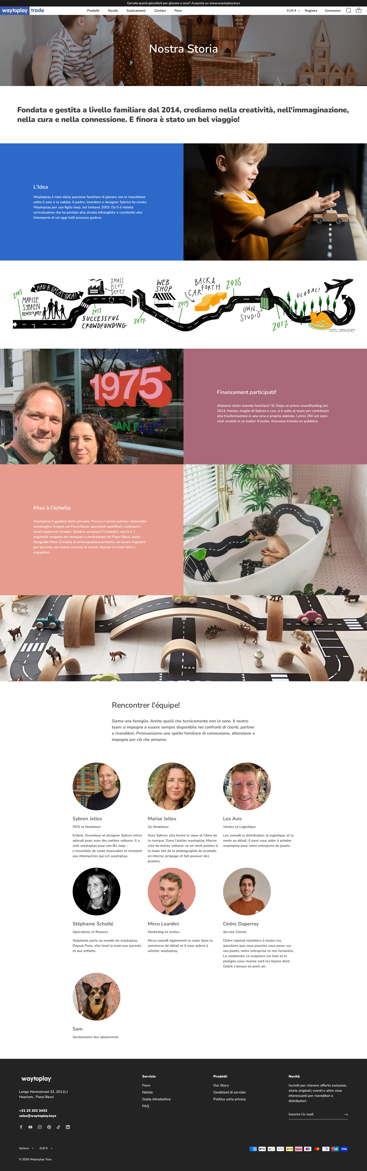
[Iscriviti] (346, 1114)
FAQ (145, 1106)
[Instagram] (40, 1126)
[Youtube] (30, 1126)
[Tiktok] (58, 1126)
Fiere (178, 10)
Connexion (333, 10)
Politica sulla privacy (229, 1099)
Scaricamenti (136, 10)
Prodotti (93, 10)
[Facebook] (21, 1126)
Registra (311, 10)
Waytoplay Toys (40, 1159)
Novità (113, 10)
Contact (160, 10)
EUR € (291, 11)
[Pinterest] (49, 1126)
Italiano (24, 1148)
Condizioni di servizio (229, 1092)
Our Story (221, 1085)
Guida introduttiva (156, 1099)
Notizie (147, 1092)
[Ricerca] (348, 10)
